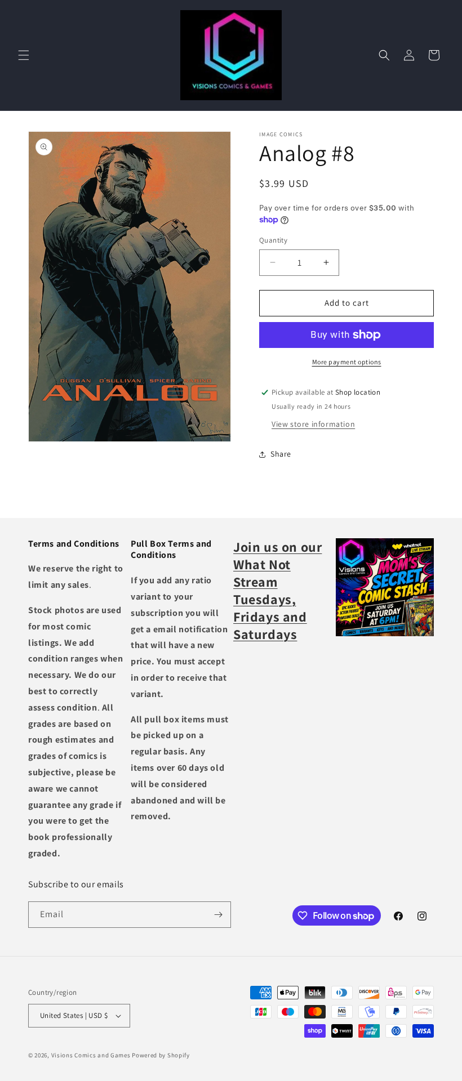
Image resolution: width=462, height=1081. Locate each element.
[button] (23, 55)
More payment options (346, 362)
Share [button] (280, 454)
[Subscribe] (218, 914)
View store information (313, 424)
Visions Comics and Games (91, 1055)
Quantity (273, 240)
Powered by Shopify (161, 1055)
